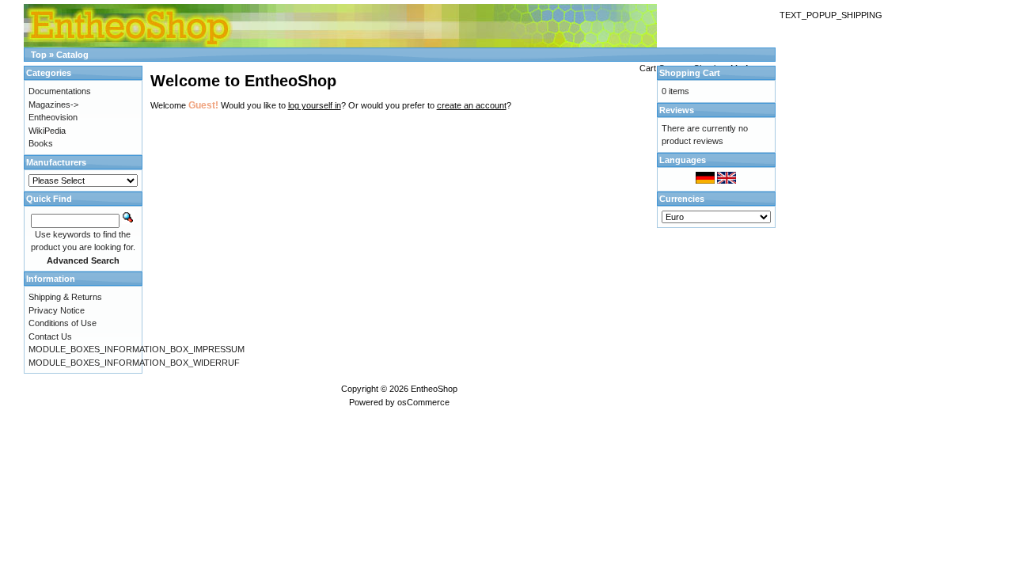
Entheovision (53, 117)
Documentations (59, 91)
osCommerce (423, 402)
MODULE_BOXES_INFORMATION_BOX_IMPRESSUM (136, 349)
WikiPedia (47, 130)
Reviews (676, 110)
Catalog (72, 54)
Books (40, 143)
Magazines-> (53, 104)
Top (39, 54)
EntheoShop (434, 388)
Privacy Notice (56, 310)
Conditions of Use (62, 323)
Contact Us (50, 336)
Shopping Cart (689, 73)
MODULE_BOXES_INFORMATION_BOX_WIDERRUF (134, 362)
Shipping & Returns (65, 297)
